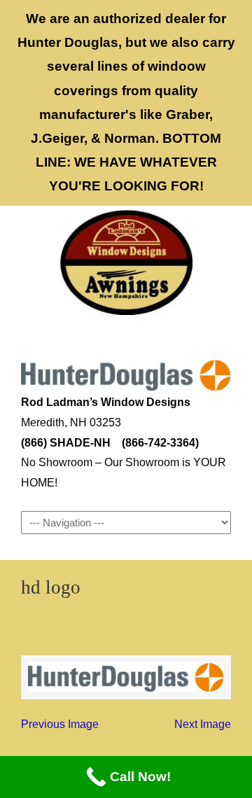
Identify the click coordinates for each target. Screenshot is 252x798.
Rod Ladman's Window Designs (126, 262)
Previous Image (60, 724)
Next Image (202, 724)
